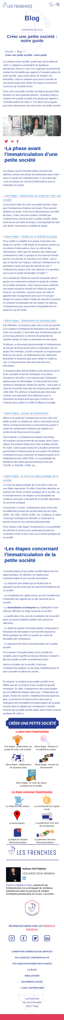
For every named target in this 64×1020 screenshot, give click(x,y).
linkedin (12, 141)
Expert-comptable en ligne (19, 885)
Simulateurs (32, 976)
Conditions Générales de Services (32, 951)
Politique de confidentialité (32, 957)
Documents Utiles (32, 982)
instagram (12, 937)
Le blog (32, 970)
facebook (17, 141)
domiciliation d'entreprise (22, 607)
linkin (46, 937)
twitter (6, 141)
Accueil (9, 51)
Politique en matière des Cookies (32, 963)
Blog (19, 51)
